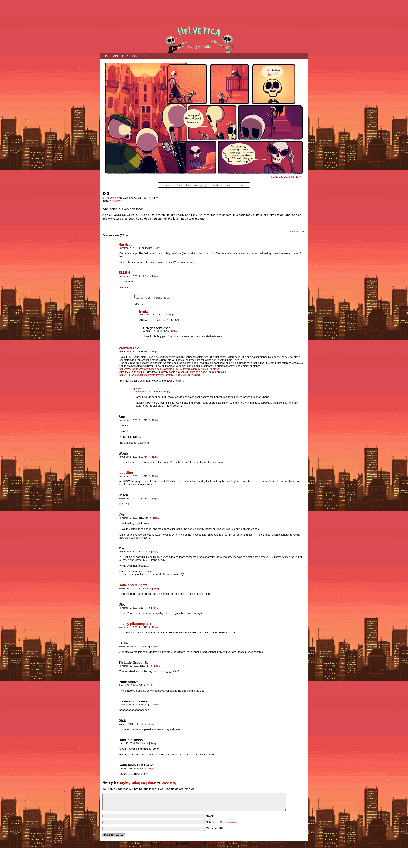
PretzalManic (129, 348)
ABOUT (118, 56)
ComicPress (213, 843)
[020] (204, 179)
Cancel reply (168, 783)
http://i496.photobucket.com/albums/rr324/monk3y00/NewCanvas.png (159, 374)
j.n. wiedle (111, 198)
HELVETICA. (204, 38)
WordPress (196, 843)
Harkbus (125, 244)
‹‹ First (165, 185)
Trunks (144, 311)
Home (105, 56)
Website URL (215, 828)
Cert (122, 514)
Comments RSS (296, 231)
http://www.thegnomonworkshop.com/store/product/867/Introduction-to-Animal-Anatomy (169, 369)
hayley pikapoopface (135, 624)
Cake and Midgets (133, 585)
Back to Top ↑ (247, 843)
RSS (236, 843)
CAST (146, 56)
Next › (230, 185)
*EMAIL (221, 822)
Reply (157, 248)
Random (216, 185)
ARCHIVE (132, 56)
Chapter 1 (117, 201)
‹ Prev (178, 185)
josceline (126, 473)
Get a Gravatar (228, 822)
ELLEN (124, 273)
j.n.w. (137, 295)
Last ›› (243, 185)
